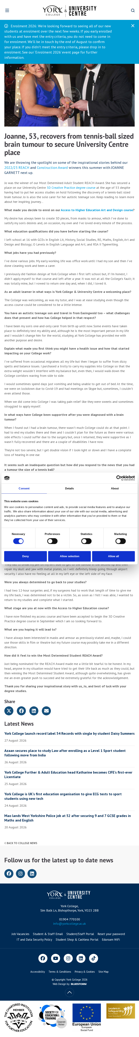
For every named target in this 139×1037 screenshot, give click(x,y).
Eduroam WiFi (111, 940)
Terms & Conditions (60, 971)
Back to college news (21, 843)
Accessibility (37, 971)
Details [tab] (69, 488)
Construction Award (52, 167)
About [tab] (115, 488)
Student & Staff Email (48, 934)
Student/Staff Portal (80, 934)
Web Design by (61, 984)
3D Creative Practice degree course (71, 187)
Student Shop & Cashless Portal (77, 940)
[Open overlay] (13, 10)
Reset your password (111, 934)
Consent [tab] (24, 488)
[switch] (52, 541)
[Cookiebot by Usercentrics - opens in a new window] (119, 478)
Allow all (113, 556)
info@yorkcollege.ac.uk (69, 923)
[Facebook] (42, 958)
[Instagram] (68, 958)
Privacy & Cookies (85, 971)
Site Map (103, 971)
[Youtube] (55, 958)
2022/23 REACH (16, 167)
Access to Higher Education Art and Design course (97, 210)
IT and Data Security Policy (34, 940)
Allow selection (69, 556)
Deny (25, 556)
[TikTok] (93, 958)
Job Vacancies (20, 934)
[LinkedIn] (80, 958)
